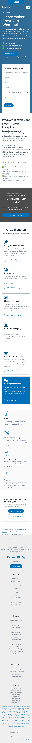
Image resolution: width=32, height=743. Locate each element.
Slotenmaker (16, 665)
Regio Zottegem (16, 694)
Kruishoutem (5, 712)
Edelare (14, 706)
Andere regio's (16, 702)
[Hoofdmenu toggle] (28, 8)
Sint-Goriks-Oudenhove (21, 715)
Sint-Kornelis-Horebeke (17, 714)
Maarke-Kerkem (20, 717)
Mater (3, 708)
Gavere (20, 709)
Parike (11, 718)
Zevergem (19, 711)
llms (26, 735)
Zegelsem (16, 718)
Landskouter (20, 724)
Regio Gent (16, 696)
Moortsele (16, 720)
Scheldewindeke (24, 723)
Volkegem (19, 708)
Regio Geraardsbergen (16, 692)
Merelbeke (21, 720)
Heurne (7, 709)
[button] (16, 2)
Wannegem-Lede (12, 712)
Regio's (16, 685)
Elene (15, 726)
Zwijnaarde (15, 721)
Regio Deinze (16, 700)
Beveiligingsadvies (16, 644)
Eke (23, 711)
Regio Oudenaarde (16, 689)
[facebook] (8, 557)
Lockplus (20, 732)
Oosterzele (10, 723)
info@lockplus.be (16, 581)
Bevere (10, 706)
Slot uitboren (16, 627)
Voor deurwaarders (16, 676)
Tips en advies (16, 653)
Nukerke (27, 717)
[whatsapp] (13, 557)
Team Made (26, 739)
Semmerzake (26, 709)
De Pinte (27, 720)
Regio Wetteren (16, 698)
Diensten (16, 616)
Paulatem (26, 724)
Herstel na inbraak (16, 630)
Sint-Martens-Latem (7, 721)
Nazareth (4, 711)
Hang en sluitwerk (16, 632)
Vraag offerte (16, 588)
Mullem (14, 711)
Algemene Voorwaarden (18, 735)
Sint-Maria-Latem (11, 715)
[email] (18, 557)
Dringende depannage (16, 620)
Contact (16, 574)
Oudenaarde (5, 706)
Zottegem (21, 718)
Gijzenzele (26, 721)
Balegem (21, 721)
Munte (10, 724)
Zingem (16, 709)
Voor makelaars (16, 674)
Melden (7, 708)
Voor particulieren (16, 669)
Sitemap (13, 737)
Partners (18, 737)
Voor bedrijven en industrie (16, 671)
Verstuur (8, 105)
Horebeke (9, 714)
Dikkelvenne (26, 712)
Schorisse (7, 718)
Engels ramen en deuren (16, 651)
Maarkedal (13, 717)
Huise (4, 709)
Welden (24, 708)
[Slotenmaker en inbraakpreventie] (6, 7)
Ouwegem (9, 711)
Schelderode (17, 723)
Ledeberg (27, 711)
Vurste (14, 724)
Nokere (12, 709)
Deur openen (16, 625)
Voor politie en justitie (16, 679)
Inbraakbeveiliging (16, 642)
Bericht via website (16, 586)
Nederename (13, 708)
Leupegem (26, 706)
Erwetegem (10, 726)
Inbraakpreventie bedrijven (16, 649)
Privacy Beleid (7, 735)
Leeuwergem (21, 726)
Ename (21, 706)
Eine (18, 706)
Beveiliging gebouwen (16, 646)
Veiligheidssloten (16, 637)
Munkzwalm (20, 712)
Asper (28, 708)
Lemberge (6, 724)
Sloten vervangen (16, 623)
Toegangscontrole (16, 639)
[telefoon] (23, 557)
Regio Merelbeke (16, 691)
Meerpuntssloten (16, 634)
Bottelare (5, 723)
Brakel (4, 714)
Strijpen (11, 720)
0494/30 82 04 (16, 579)
